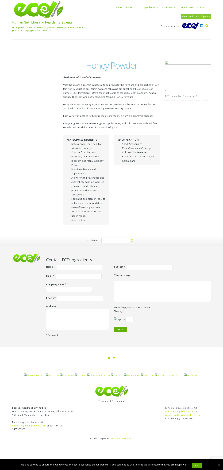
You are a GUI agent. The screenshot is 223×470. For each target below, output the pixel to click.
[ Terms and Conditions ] (121, 438)
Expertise (167, 7)
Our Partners (186, 7)
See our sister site (171, 26)
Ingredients (149, 7)
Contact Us (203, 7)
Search (136, 242)
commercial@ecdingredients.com (183, 415)
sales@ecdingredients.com (179, 411)
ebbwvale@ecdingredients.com (29, 425)
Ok (196, 465)
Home (119, 7)
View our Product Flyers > (196, 16)
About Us (131, 7)
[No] (218, 465)
